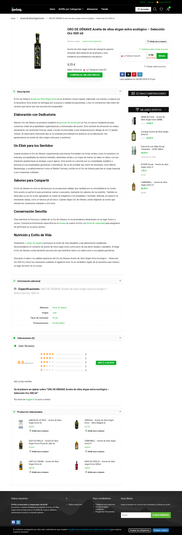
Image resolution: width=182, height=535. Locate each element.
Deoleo (143, 193)
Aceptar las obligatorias (140, 530)
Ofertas (142, 2)
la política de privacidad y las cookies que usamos (89, 529)
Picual (55, 318)
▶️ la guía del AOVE (163, 2)
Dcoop (143, 175)
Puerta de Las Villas (148, 157)
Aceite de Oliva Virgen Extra (32, 18)
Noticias (151, 2)
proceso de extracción (70, 122)
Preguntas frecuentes (105, 512)
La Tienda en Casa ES (131, 56)
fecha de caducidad (95, 223)
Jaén (54, 313)
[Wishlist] (161, 9)
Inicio (52, 9)
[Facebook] (13, 522)
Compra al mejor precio (85, 75)
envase (62, 223)
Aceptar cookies (160, 530)
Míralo (162, 56)
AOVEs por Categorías (70, 9)
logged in (30, 399)
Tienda (104, 9)
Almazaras (92, 9)
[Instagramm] (18, 522)
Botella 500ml (58, 323)
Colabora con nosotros (105, 504)
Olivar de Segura (34, 243)
